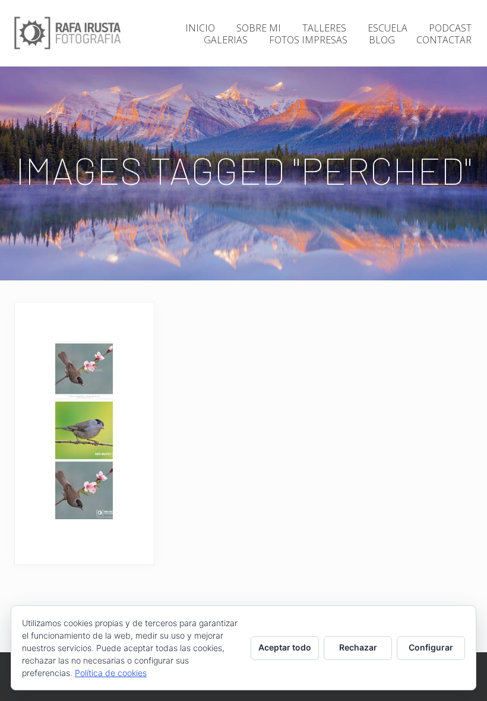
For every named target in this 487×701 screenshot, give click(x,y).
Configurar (431, 647)
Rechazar (358, 647)
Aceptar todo (284, 647)
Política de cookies (111, 673)
